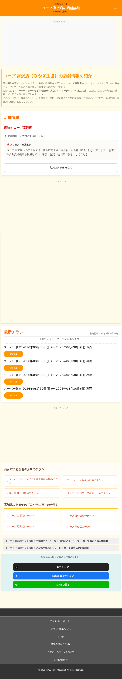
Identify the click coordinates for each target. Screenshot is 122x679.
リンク (61, 636)
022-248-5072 (61, 167)
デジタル (13, 354)
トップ (9, 541)
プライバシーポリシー (61, 621)
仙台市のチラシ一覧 (70, 541)
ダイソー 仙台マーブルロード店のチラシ (89, 492)
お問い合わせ (61, 659)
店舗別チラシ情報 (24, 548)
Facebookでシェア (63, 575)
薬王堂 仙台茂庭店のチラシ (23, 492)
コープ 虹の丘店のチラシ (80, 515)
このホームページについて (61, 652)
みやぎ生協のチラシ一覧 (48, 548)
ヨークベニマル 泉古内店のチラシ (85, 480)
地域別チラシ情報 (24, 541)
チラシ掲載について (61, 628)
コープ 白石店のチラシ (21, 515)
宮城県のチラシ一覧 (46, 541)
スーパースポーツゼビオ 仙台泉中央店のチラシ (33, 481)
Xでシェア (63, 566)
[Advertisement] (58, 44)
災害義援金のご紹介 (61, 644)
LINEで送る (63, 584)
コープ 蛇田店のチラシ (21, 526)
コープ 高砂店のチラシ (79, 526)
